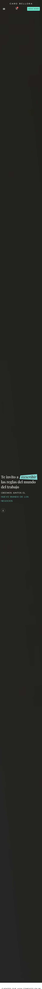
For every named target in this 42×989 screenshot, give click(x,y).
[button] (4, 9)
